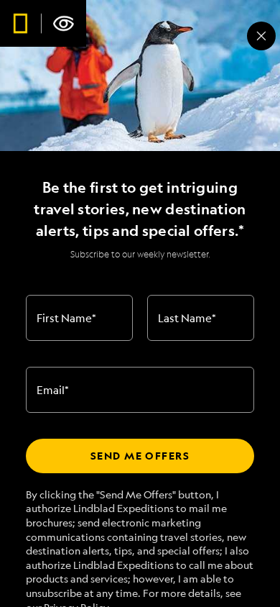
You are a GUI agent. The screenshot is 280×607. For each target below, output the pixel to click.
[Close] (261, 36)
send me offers (140, 455)
